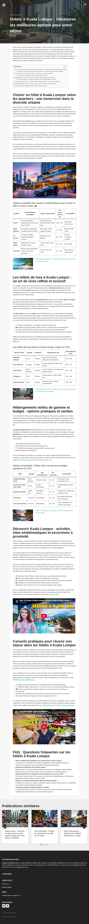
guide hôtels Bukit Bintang (47, 705)
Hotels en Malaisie (15, 14)
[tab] (42, 844)
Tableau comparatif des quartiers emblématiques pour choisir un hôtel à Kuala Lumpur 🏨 (40, 71)
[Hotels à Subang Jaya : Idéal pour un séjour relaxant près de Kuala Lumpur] (23, 515)
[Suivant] (84, 826)
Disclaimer (13, 916)
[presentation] (15, 818)
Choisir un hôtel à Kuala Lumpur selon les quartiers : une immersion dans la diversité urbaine (40, 69)
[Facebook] (3, 906)
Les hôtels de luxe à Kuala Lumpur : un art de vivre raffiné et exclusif (34, 73)
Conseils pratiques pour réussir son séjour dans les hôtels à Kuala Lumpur (35, 83)
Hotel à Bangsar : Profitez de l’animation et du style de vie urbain (44, 833)
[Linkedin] (7, 906)
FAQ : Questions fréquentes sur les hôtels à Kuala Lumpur (31, 85)
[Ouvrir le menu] (85, 4)
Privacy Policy (5, 916)
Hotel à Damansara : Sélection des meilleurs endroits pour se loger (72, 833)
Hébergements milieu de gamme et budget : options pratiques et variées (35, 77)
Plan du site (5, 884)
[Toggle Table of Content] (64, 66)
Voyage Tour (47, 460)
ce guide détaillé (53, 594)
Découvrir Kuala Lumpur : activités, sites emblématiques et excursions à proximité (37, 81)
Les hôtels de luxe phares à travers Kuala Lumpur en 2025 (32, 75)
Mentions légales (7, 887)
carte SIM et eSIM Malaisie (26, 679)
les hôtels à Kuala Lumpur (28, 460)
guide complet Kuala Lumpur (65, 705)
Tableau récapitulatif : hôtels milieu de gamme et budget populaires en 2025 (37, 79)
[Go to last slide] (4, 826)
